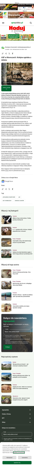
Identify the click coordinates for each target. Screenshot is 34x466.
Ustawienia (25, 457)
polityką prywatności (19, 452)
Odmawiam (9, 457)
